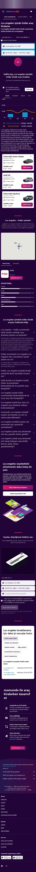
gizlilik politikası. (28, 611)
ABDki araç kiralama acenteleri (21, 786)
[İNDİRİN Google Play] (6, 857)
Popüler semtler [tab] (9, 647)
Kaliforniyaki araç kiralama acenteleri (16, 788)
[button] (3, 11)
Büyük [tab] (23, 95)
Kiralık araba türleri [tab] (11, 638)
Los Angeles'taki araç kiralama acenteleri (15, 789)
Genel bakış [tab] (6, 263)
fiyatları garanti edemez (9, 766)
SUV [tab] (29, 95)
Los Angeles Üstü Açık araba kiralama (9, 673)
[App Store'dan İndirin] (17, 857)
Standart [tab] (15, 95)
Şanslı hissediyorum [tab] (11, 656)
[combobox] (7, 37)
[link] (27, 167)
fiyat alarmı (13, 739)
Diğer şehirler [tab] (22, 647)
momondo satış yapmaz (11, 772)
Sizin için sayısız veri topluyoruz (14, 775)
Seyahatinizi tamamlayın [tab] (12, 652)
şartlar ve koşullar (17, 611)
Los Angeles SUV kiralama (9, 669)
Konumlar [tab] (16, 263)
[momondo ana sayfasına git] (13, 11)
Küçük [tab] (7, 95)
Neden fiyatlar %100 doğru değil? (14, 779)
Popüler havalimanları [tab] (11, 643)
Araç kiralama (7, 786)
